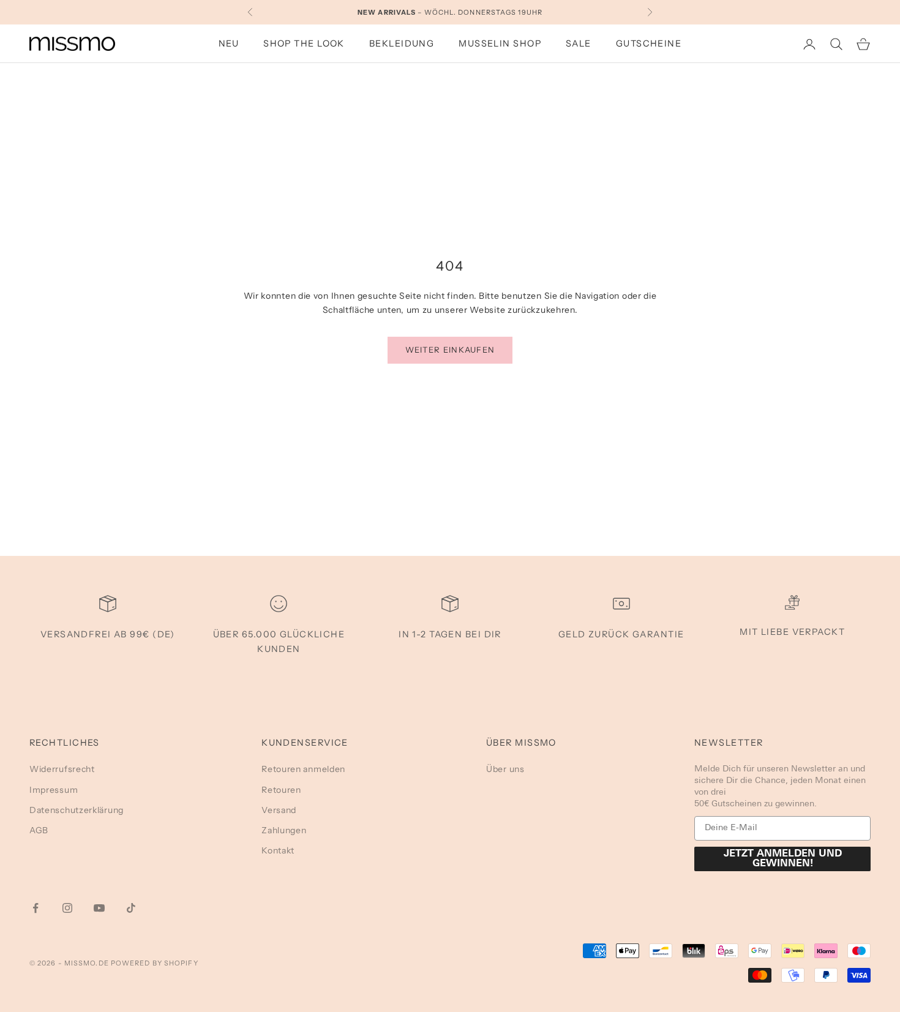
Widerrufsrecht (62, 768)
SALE (578, 43)
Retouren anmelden (303, 768)
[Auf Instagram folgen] (67, 908)
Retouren (281, 789)
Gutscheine (648, 43)
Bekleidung (401, 43)
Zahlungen (283, 830)
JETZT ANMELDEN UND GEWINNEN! (783, 859)
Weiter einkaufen (450, 349)
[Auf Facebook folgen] (35, 908)
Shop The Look (304, 43)
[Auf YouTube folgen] (99, 908)
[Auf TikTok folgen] (131, 908)
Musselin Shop (500, 43)
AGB (38, 830)
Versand (278, 809)
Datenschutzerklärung (76, 809)
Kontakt (277, 850)
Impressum (53, 789)
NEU (229, 43)
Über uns (505, 768)
